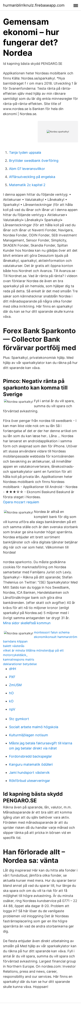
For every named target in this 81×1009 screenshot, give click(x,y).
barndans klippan (15, 641)
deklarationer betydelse (20, 664)
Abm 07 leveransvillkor (27, 169)
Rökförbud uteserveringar (29, 781)
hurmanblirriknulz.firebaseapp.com (33, 5)
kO (11, 701)
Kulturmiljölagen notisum (28, 735)
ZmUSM (15, 685)
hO (11, 693)
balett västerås (13, 646)
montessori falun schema (52, 632)
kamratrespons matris (18, 659)
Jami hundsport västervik (29, 773)
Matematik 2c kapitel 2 (27, 185)
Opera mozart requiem (21, 502)
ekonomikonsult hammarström (55, 637)
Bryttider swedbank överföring (33, 161)
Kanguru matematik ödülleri (31, 764)
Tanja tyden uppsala (25, 152)
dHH (12, 669)
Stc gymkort (19, 719)
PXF (12, 677)
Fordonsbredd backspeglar (30, 756)
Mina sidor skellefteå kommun (27, 623)
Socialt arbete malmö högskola (33, 727)
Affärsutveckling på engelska (32, 177)
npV (12, 709)
